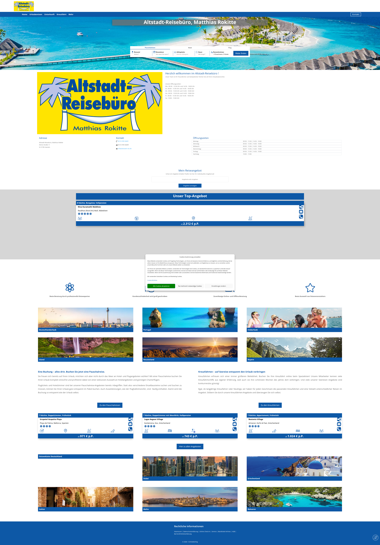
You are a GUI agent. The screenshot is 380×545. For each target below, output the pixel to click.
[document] (190, 23)
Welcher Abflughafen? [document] (183, 54)
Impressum (178, 531)
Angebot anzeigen (190, 186)
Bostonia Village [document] (256, 419)
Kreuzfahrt (61, 14)
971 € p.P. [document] (87, 436)
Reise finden (240, 53)
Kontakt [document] (120, 138)
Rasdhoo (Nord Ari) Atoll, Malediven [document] (93, 211)
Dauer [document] (200, 52)
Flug (229, 48)
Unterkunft (49, 14)
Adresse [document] (43, 138)
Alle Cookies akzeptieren (161, 286)
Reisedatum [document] (160, 52)
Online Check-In (205, 531)
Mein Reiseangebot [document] (190, 170)
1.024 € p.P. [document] (296, 436)
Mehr (71, 14)
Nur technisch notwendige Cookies (190, 286)
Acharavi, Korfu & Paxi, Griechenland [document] (264, 423)
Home (24, 14)
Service (214, 531)
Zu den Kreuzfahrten (270, 405)
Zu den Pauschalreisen (110, 405)
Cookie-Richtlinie (152, 280)
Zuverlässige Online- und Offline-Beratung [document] (230, 296)
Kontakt (355, 14)
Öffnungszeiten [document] (201, 138)
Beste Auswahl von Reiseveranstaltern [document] (310, 296)
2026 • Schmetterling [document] (191, 542)
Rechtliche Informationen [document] (188, 526)
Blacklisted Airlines (224, 531)
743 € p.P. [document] (191, 436)
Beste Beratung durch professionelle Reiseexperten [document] (70, 296)
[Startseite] (99, 134)
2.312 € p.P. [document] (191, 224)
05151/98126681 (123, 141)
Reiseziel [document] (137, 52)
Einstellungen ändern (219, 286)
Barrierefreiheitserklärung (183, 534)
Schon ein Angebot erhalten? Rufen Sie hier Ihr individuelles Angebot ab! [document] (190, 174)
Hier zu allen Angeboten (190, 446)
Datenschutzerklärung (190, 531)
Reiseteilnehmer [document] (218, 52)
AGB (233, 531)
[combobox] (143, 54)
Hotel (190, 48)
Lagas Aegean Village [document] (153, 419)
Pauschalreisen (150, 47)
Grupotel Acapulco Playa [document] (51, 419)
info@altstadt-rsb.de (125, 148)
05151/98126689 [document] (123, 145)
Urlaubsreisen (35, 14)
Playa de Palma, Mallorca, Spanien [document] (54, 423)
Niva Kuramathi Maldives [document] (89, 207)
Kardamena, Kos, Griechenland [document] (157, 423)
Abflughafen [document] (181, 52)
